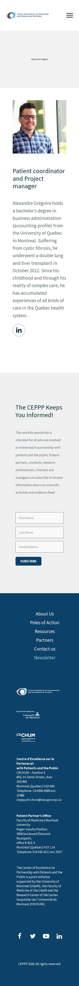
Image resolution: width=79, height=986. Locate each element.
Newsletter (45, 658)
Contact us (44, 649)
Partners (44, 640)
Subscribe (28, 561)
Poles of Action (44, 622)
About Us (45, 614)
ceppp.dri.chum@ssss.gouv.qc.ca (38, 800)
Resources (45, 631)
